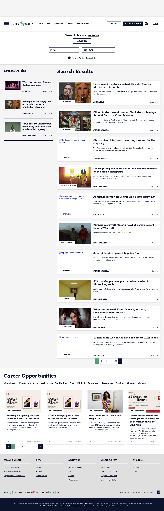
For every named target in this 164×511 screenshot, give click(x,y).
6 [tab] (36, 447)
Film (72, 383)
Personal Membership (12, 471)
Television (93, 383)
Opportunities (59, 24)
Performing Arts (28, 383)
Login (155, 24)
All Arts (130, 383)
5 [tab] (31, 447)
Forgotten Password (109, 476)
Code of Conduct (148, 492)
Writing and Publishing (54, 383)
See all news (93, 36)
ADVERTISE (114, 24)
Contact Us (137, 471)
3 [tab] (22, 447)
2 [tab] (17, 447)
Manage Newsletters (109, 480)
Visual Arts (10, 383)
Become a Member (133, 24)
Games (142, 383)
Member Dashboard (109, 471)
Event (70, 24)
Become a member (11, 467)
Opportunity (73, 480)
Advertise (82, 41)
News (41, 24)
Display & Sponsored (76, 467)
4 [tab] (26, 447)
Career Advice (41, 476)
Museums (107, 383)
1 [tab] (12, 447)
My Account (105, 467)
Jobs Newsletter (83, 24)
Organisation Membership (14, 476)
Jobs (48, 24)
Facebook (158, 492)
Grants (71, 476)
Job (69, 471)
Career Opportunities (30, 375)
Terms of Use (135, 492)
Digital (81, 383)
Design (120, 383)
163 (115, 361)
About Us (136, 467)
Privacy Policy (124, 492)
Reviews (39, 471)
